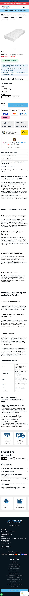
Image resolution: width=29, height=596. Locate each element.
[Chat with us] (1, 594)
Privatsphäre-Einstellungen (14, 525)
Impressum (14, 586)
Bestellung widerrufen (14, 590)
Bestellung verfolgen (14, 568)
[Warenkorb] (23, 7)
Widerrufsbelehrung (14, 573)
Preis (2, 51)
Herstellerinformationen (8, 166)
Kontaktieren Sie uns (14, 566)
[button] (4, 86)
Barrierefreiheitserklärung (14, 584)
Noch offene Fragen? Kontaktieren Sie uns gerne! (13, 170)
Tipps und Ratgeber (14, 564)
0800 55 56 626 (21, 143)
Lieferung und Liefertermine (9, 155)
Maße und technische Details (9, 152)
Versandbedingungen (14, 577)
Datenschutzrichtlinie (15, 571)
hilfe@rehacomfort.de (6, 534)
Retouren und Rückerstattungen (15, 575)
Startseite (14, 562)
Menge (3, 103)
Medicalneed (4, 20)
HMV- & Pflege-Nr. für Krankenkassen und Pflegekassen (13, 162)
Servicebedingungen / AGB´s (14, 579)
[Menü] (28, 592)
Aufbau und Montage (7, 159)
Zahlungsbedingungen (14, 582)
